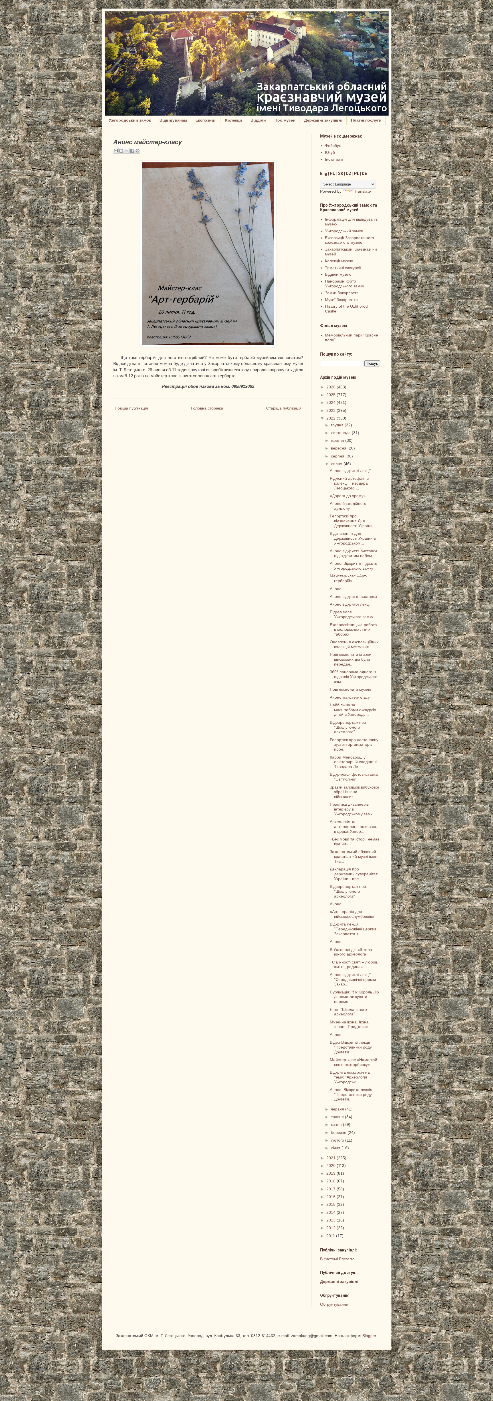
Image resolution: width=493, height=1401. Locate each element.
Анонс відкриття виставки (353, 596)
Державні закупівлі (323, 120)
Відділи (258, 120)
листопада (341, 432)
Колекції (233, 120)
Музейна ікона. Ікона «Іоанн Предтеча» (349, 1024)
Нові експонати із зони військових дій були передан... (350, 659)
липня (337, 463)
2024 (331, 402)
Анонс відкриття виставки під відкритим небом (353, 553)
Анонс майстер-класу (350, 697)
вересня (339, 448)
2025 (331, 394)
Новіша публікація (131, 408)
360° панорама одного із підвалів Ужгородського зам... (353, 677)
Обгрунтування (334, 1304)
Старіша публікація (284, 408)
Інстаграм (334, 159)
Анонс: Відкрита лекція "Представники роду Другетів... (351, 1094)
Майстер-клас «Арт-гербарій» (348, 578)
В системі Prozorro (337, 1259)
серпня (338, 456)
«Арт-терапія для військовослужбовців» (352, 914)
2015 (331, 1204)
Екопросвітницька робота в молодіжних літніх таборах (353, 629)
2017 (331, 1189)
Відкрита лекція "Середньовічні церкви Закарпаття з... (353, 929)
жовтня (338, 440)
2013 (331, 1220)
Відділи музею (338, 274)
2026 (331, 387)
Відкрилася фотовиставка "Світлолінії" (354, 776)
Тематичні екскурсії (343, 267)
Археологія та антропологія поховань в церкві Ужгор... (353, 826)
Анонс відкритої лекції (350, 470)
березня (339, 1132)
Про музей (285, 120)
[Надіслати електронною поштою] (116, 151)
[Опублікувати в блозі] (121, 151)
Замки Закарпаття (342, 293)
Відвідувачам (173, 120)
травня (338, 1116)
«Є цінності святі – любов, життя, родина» (354, 964)
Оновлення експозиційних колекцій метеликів (354, 644)
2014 (331, 1212)
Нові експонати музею (350, 689)
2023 (331, 410)
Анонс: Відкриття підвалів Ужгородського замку (353, 566)
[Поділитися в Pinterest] (137, 151)
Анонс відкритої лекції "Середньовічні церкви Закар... (353, 979)
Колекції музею (339, 261)
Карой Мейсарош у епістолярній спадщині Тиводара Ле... (353, 762)
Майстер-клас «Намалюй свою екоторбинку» (353, 1062)
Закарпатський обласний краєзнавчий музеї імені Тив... (354, 856)
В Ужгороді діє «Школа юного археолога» (351, 952)
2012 (331, 1227)
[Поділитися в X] (127, 151)
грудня (338, 425)
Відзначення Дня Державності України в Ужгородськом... (353, 538)
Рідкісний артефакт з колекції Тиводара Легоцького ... (349, 483)
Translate (362, 191)
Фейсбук (333, 145)
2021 (331, 1158)
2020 (331, 1165)
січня (336, 1148)
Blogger (369, 1335)
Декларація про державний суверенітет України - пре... (353, 874)
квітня (337, 1124)
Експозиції (206, 120)
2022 (331, 418)
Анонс (335, 588)
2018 (331, 1181)
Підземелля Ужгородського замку (351, 614)
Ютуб (330, 152)
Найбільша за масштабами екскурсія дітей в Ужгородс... (353, 710)
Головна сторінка (207, 408)
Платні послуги (366, 120)
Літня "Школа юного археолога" (348, 1012)
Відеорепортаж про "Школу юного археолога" (348, 727)
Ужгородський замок (130, 120)
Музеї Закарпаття (341, 299)
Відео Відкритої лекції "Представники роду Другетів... (351, 1047)
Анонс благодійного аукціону (348, 506)
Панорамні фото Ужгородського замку (344, 283)
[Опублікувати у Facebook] (132, 151)
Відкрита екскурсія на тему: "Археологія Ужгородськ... (350, 1077)
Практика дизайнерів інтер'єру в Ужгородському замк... (353, 809)
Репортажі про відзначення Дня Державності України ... (353, 521)
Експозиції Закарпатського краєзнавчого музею (349, 240)
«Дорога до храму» (348, 495)
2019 (331, 1173)
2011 (331, 1235)
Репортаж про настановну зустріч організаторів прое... (354, 744)
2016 (331, 1196)
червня (338, 1109)
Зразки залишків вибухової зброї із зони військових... (354, 792)
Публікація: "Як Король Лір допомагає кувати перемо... (354, 997)
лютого (338, 1140)
